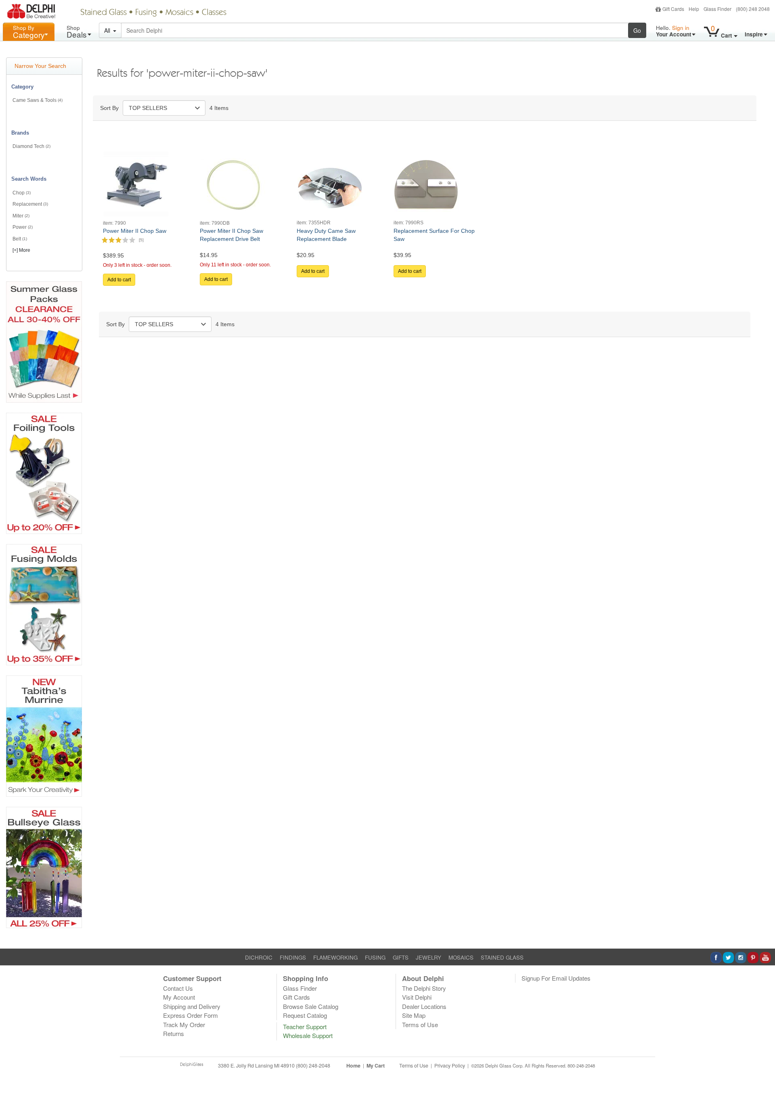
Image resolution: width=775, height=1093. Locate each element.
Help (694, 8)
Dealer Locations (424, 1006)
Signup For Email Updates (556, 978)
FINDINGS (293, 957)
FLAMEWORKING (335, 957)
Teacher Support (305, 1026)
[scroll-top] (763, 1070)
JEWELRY (428, 957)
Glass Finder (717, 8)
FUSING (375, 957)
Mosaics (179, 12)
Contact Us (178, 988)
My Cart (376, 1065)
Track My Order (184, 1024)
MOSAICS (460, 957)
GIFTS (400, 957)
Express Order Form (190, 1015)
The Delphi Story (424, 988)
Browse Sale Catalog (310, 1006)
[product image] (136, 183)
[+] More (21, 250)
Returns (173, 1033)
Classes (214, 12)
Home (353, 1065)
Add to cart (119, 280)
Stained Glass (103, 12)
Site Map (413, 1015)
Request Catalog (305, 1015)
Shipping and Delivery (191, 1006)
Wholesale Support (308, 1035)
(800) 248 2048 (753, 8)
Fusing (146, 12)
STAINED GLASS (502, 957)
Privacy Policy (449, 1065)
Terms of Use (420, 1024)
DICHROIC (258, 957)
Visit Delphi (416, 997)
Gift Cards (673, 8)
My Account (179, 997)
